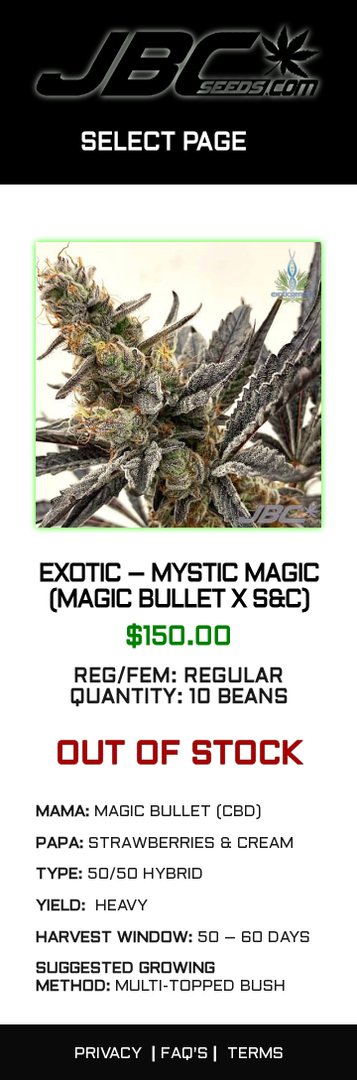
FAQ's (184, 1053)
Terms (255, 1053)
